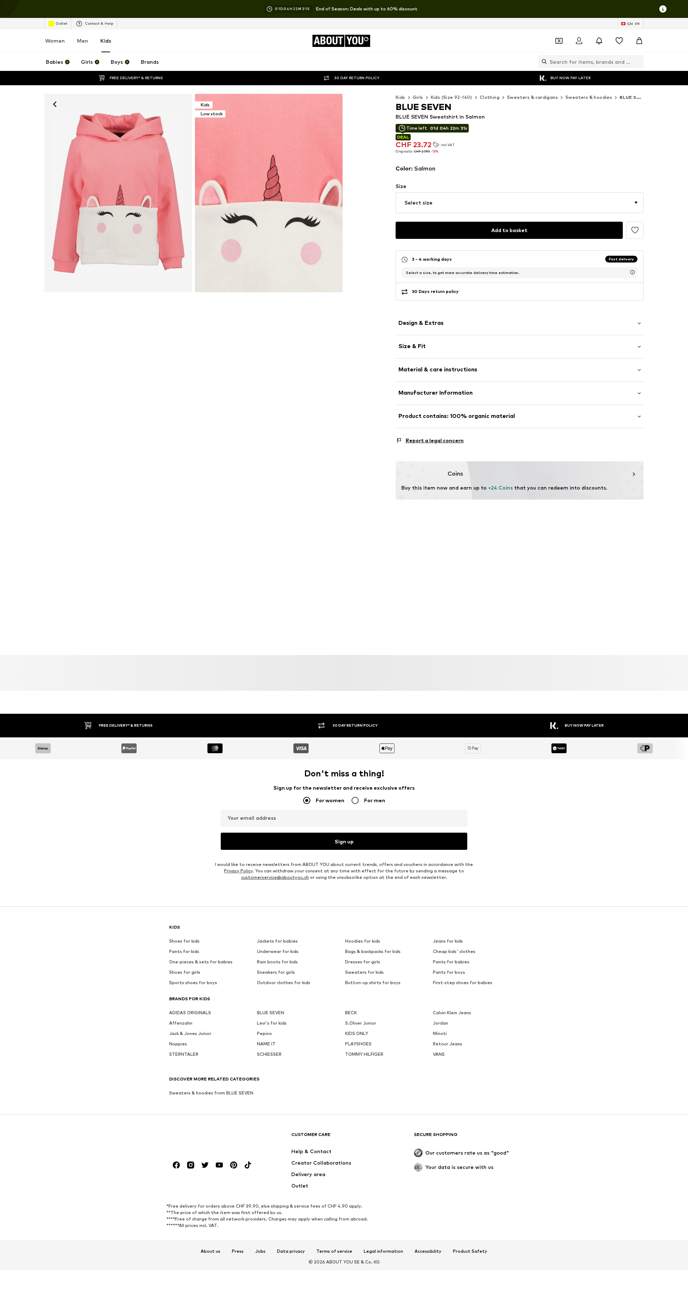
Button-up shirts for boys (373, 982)
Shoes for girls (184, 972)
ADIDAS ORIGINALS (190, 1012)
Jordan (440, 1023)
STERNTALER (184, 1054)
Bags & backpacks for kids (373, 951)
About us (210, 1251)
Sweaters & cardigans (532, 97)
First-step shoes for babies (462, 982)
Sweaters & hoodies (588, 97)
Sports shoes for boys (193, 982)
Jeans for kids (448, 941)
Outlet (61, 23)
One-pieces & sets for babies (201, 961)
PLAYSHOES (358, 1043)
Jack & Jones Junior (190, 1033)
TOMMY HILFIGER (364, 1054)
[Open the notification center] (599, 41)
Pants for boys (449, 972)
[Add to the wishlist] (635, 230)
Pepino (264, 1033)
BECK (351, 1012)
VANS (439, 1054)
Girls (418, 97)
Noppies (178, 1043)
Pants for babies (451, 961)
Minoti (440, 1033)
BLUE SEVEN (270, 1012)
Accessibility (428, 1251)
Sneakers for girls (276, 972)
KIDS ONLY (356, 1033)
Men (82, 41)
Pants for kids (184, 951)
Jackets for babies (277, 941)
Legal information (383, 1251)
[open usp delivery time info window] (632, 272)
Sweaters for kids (364, 972)
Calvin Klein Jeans (452, 1012)
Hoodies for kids (362, 941)
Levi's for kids (272, 1023)
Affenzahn (180, 1023)
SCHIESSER (269, 1054)
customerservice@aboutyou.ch (275, 877)
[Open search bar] (542, 61)
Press (238, 1251)
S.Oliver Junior (360, 1023)
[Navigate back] (54, 104)
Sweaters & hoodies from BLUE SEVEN (211, 1093)
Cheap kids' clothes (454, 951)
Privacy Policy (238, 870)
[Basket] (639, 41)
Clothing (490, 97)
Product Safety (470, 1251)
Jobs (260, 1251)
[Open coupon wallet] (559, 41)
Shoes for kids (184, 941)
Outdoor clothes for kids (283, 982)
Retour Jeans (447, 1043)
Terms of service (334, 1251)
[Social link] (176, 1165)
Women (55, 41)
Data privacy (291, 1251)
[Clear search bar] (638, 61)
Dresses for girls (362, 961)
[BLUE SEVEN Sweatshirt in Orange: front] (118, 193)
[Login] (579, 41)
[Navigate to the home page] (208, 1138)
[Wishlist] (619, 41)
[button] (520, 202)
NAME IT (266, 1043)
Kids (105, 41)
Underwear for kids (277, 951)
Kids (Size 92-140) (451, 97)
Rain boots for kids (277, 961)
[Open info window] (662, 9)
